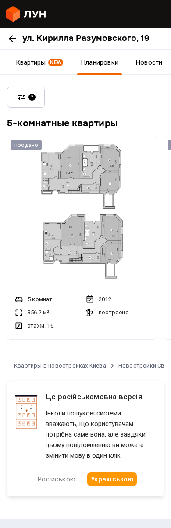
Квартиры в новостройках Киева (60, 365)
